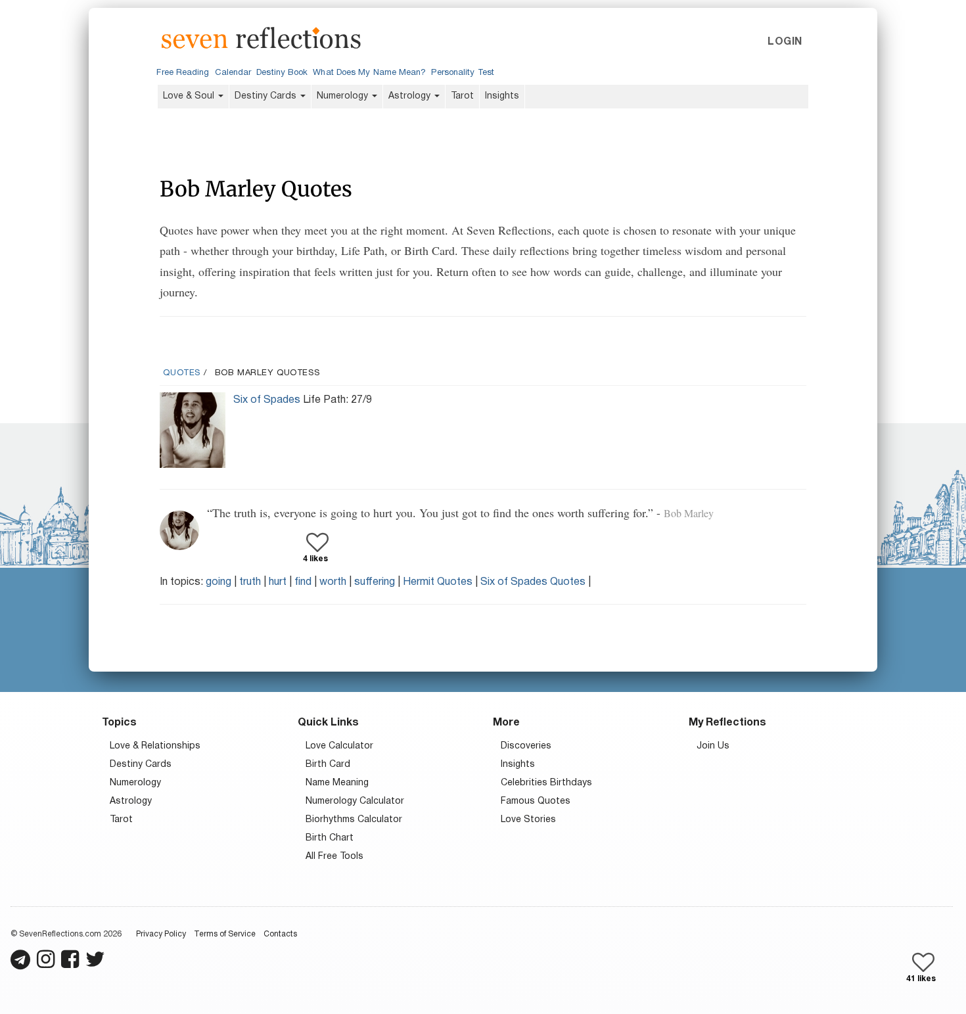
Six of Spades (266, 400)
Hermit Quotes (437, 582)
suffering (374, 582)
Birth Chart (330, 838)
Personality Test (462, 73)
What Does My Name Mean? (369, 73)
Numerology (344, 96)
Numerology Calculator (355, 801)
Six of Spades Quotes (533, 582)
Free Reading (182, 73)
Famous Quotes (535, 801)
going (218, 582)
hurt (278, 582)
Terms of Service (225, 934)
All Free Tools (334, 856)
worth (332, 582)
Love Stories (528, 820)
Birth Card (328, 764)
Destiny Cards (267, 96)
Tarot (462, 96)
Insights (502, 96)
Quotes (181, 373)
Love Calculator (339, 746)
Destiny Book (282, 73)
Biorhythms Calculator (354, 820)
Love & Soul (190, 96)
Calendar (233, 73)
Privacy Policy (161, 934)
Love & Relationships (155, 746)
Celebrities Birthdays (546, 783)
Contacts (280, 934)
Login (785, 42)
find (302, 582)
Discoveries (526, 746)
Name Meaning (337, 783)
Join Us (713, 746)
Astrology (410, 96)
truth (250, 582)
